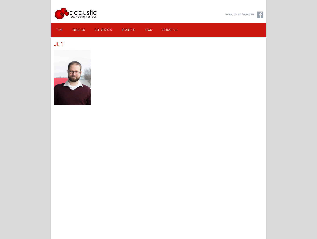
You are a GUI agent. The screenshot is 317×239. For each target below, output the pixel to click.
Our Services (103, 30)
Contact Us (169, 30)
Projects (128, 30)
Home (59, 30)
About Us (79, 30)
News (148, 30)
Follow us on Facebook (239, 14)
